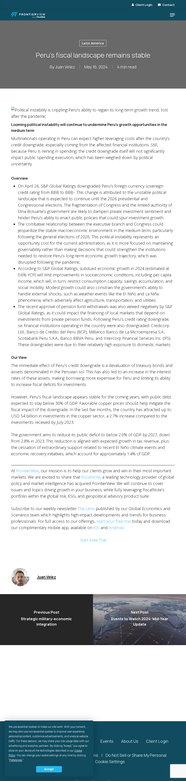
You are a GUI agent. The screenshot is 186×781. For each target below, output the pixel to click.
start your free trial (114, 521)
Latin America (93, 43)
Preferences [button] (15, 760)
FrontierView (27, 470)
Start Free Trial (93, 540)
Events (106, 741)
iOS (96, 527)
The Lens (86, 508)
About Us (129, 741)
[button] (172, 15)
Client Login (157, 741)
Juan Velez (65, 67)
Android (116, 527)
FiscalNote (90, 477)
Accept (49, 769)
